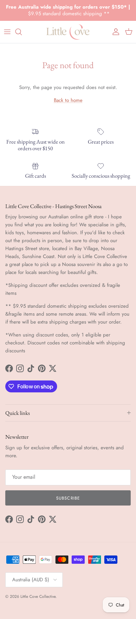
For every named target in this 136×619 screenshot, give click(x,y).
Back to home (68, 100)
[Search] (22, 31)
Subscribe (68, 498)
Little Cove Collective (37, 596)
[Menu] (7, 31)
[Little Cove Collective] (68, 32)
